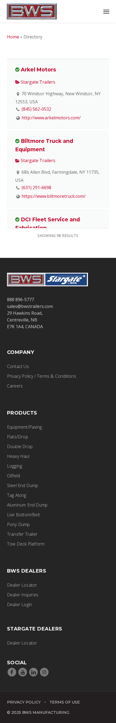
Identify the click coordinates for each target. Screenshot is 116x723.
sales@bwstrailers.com (30, 306)
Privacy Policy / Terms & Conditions (41, 376)
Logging (14, 466)
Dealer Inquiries (22, 595)
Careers (15, 386)
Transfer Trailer (22, 534)
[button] (106, 11)
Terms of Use (64, 702)
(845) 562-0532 (36, 109)
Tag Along (16, 495)
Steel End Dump (22, 485)
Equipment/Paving (24, 427)
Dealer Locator (22, 585)
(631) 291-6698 (36, 187)
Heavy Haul (18, 456)
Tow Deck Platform (26, 544)
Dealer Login (19, 604)
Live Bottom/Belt (23, 515)
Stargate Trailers (37, 82)
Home (13, 37)
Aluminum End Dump (27, 505)
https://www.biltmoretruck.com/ (54, 196)
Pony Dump (18, 524)
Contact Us (18, 366)
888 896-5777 (20, 300)
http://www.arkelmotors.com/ (51, 118)
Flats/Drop (17, 437)
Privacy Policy (24, 702)
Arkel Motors (38, 69)
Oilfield (13, 476)
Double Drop (20, 446)
